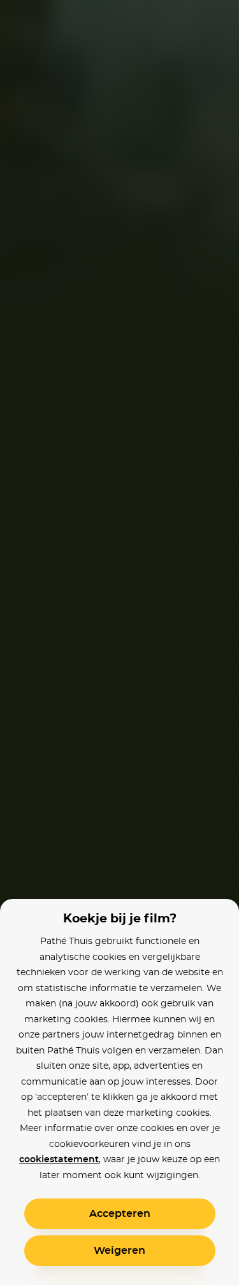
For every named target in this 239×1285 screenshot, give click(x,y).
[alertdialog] (119, 642)
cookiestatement (59, 1159)
